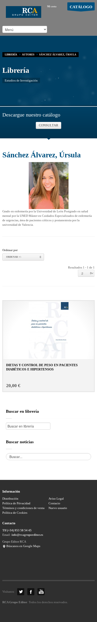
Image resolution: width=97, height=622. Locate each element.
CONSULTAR (48, 125)
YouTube (40, 591)
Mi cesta (52, 6)
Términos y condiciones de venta (23, 508)
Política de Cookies (14, 512)
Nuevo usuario (57, 508)
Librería (11, 54)
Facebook (30, 591)
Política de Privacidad (16, 503)
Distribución (10, 498)
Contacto (54, 503)
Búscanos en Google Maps (23, 546)
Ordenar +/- (13, 257)
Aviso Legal (56, 498)
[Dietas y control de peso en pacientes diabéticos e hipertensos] (49, 330)
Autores (28, 54)
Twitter (20, 591)
